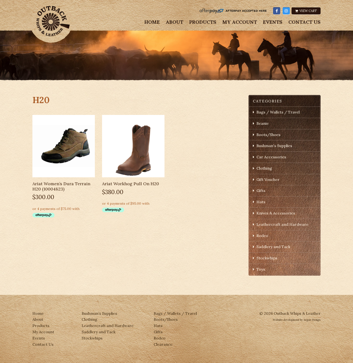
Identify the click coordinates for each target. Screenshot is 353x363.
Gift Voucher (268, 179)
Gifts (260, 190)
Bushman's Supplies (274, 145)
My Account (239, 22)
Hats (260, 201)
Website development (286, 319)
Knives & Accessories (275, 213)
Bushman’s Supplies (99, 313)
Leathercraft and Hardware (282, 224)
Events (272, 22)
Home (152, 22)
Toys (260, 269)
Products (202, 22)
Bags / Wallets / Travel (278, 112)
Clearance (163, 344)
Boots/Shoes (268, 134)
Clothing (264, 168)
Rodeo (262, 235)
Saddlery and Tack (273, 246)
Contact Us (304, 22)
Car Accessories (271, 157)
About (174, 22)
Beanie (262, 123)
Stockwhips (266, 258)
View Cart (308, 11)
